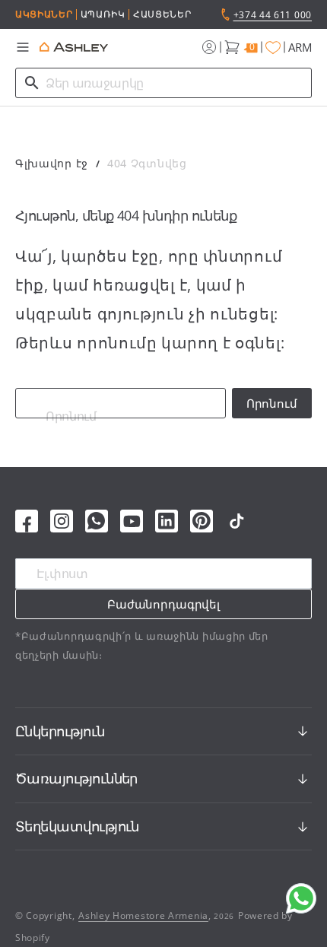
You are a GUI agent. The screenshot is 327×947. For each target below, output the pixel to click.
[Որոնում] (32, 83)
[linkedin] (166, 521)
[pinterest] (201, 521)
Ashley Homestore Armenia (143, 915)
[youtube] (131, 521)
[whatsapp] (96, 521)
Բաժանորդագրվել (163, 604)
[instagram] (61, 521)
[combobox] (163, 83)
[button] (22, 47)
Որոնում (271, 403)
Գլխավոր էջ (51, 163)
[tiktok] (236, 521)
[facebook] (26, 521)
